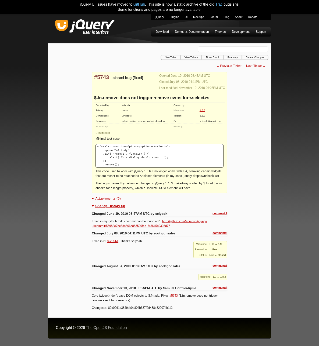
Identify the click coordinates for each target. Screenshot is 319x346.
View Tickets (191, 57)
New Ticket (171, 57)
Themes (220, 31)
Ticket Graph (213, 57)
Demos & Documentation (192, 31)
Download (162, 31)
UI (186, 17)
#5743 (101, 77)
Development (241, 31)
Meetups (198, 17)
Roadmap (232, 57)
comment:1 (220, 213)
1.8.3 (202, 110)
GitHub (139, 4)
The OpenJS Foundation (106, 328)
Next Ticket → (256, 66)
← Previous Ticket (228, 66)
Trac (219, 4)
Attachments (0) (108, 198)
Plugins (174, 17)
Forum (214, 17)
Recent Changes (255, 57)
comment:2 (220, 233)
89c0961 (112, 241)
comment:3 (220, 265)
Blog (226, 17)
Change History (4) (110, 206)
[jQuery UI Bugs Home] (84, 27)
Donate (252, 17)
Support (261, 31)
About (238, 17)
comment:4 (220, 287)
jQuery (160, 17)
